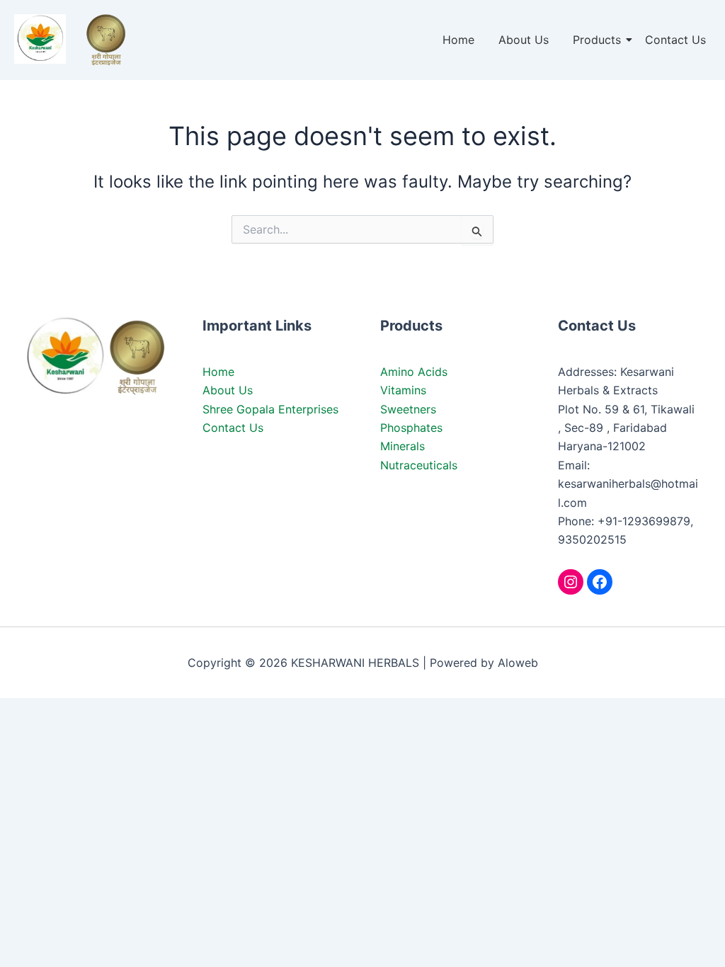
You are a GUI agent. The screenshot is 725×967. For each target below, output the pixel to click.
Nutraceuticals (418, 465)
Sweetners (408, 409)
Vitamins (403, 390)
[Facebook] (599, 582)
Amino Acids (413, 372)
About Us (523, 40)
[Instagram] (570, 582)
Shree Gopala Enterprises (270, 409)
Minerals (402, 446)
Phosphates (411, 427)
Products (597, 40)
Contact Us (675, 40)
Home (458, 40)
